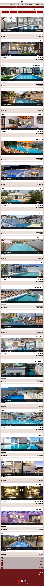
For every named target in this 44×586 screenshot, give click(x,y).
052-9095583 (3, 353)
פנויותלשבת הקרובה (5, 12)
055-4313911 (3, 328)
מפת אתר (41, 577)
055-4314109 (3, 106)
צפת (2, 15)
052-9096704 (3, 156)
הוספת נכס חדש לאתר (39, 570)
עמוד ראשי (42, 4)
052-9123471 (3, 501)
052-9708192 (3, 279)
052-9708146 (3, 378)
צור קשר (42, 576)
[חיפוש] (42, 2)
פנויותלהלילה (26, 12)
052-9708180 (3, 526)
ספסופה (2, 65)
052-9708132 (3, 180)
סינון (11, 9)
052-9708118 (3, 427)
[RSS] (22, 581)
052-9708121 (3, 476)
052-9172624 (3, 254)
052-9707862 (3, 205)
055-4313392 (3, 230)
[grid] (22, 284)
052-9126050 (3, 33)
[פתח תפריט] (2, 2)
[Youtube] (18, 581)
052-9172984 (3, 452)
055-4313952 (3, 82)
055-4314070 (3, 550)
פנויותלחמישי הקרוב (13, 12)
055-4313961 (3, 402)
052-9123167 (3, 57)
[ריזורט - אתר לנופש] (22, 1)
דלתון (2, 336)
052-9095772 (3, 304)
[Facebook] (25, 581)
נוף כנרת (2, 40)
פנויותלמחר (20, 12)
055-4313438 (3, 131)
